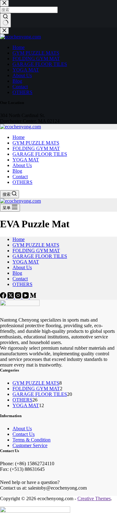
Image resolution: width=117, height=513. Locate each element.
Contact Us (23, 434)
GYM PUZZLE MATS (35, 143)
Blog (17, 171)
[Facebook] (3, 296)
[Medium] (33, 296)
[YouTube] (26, 296)
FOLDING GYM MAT (36, 148)
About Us (22, 165)
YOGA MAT (25, 159)
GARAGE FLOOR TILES (39, 154)
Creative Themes (94, 498)
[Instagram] (18, 296)
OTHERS (22, 182)
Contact (20, 176)
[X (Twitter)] (11, 296)
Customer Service (29, 445)
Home (18, 137)
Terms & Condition (31, 439)
